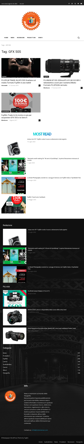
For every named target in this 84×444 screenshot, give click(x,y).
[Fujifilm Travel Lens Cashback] (13, 204)
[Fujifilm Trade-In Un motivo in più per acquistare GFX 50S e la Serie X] (20, 102)
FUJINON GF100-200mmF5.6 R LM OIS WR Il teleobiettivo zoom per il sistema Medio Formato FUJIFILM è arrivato (62, 82)
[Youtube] (81, 4)
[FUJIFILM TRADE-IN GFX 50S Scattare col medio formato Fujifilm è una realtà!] (20, 68)
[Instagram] (72, 4)
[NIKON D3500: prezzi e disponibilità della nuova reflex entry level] (14, 317)
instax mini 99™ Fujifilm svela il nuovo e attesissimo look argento (46, 139)
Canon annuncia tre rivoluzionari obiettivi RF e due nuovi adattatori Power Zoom (52, 328)
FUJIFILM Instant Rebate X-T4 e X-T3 (39, 291)
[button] (78, 37)
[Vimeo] (78, 4)
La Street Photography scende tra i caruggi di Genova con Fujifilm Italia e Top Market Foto (54, 178)
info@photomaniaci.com (40, 430)
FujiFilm (4, 76)
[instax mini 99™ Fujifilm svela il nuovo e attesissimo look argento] (13, 146)
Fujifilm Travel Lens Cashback (36, 197)
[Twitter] (75, 4)
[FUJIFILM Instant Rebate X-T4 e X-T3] (14, 298)
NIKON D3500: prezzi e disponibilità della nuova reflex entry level (47, 310)
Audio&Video (5, 111)
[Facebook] (69, 4)
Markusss (47, 88)
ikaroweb (4, 85)
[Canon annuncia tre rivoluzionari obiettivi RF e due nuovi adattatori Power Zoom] (14, 336)
